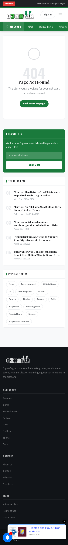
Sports (12, 299)
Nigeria (32, 314)
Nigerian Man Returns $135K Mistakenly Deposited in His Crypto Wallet (37, 193)
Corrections (9, 517)
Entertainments (11, 411)
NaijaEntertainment (19, 321)
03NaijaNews (49, 284)
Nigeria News (15, 314)
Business (7, 398)
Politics (7, 431)
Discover (15, 26)
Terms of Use (9, 511)
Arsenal (40, 299)
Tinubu (26, 299)
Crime (6, 405)
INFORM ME (34, 165)
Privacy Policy (10, 504)
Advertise (7, 477)
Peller (53, 299)
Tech (5, 444)
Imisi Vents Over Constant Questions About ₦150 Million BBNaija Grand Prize (37, 253)
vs (10, 291)
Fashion (7, 418)
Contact (7, 471)
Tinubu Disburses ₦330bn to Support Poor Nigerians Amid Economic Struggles (36, 238)
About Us (7, 464)
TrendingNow (25, 291)
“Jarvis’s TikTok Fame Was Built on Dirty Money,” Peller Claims (37, 208)
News (31, 26)
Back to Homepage (34, 103)
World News (46, 26)
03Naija (42, 291)
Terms (16, 540)
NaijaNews (14, 306)
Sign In (48, 14)
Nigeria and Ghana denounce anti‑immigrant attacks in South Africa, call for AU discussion (36, 223)
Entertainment (28, 284)
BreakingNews (33, 306)
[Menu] (60, 15)
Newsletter (8, 484)
